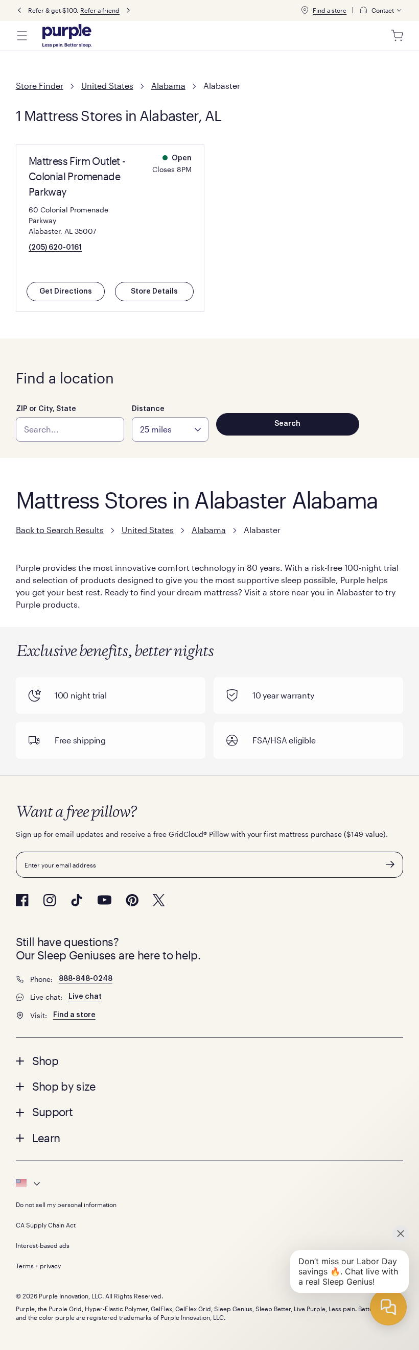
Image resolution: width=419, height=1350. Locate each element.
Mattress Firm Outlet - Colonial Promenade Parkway (77, 176)
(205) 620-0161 (55, 247)
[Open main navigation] (22, 36)
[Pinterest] (132, 900)
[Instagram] (49, 900)
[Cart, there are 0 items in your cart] (397, 36)
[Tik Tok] (77, 900)
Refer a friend (100, 10)
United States (107, 85)
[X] (159, 900)
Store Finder (39, 85)
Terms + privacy (38, 1265)
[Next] (128, 10)
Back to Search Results (60, 530)
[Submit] (390, 864)
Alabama (168, 85)
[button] (210, 1060)
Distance (148, 409)
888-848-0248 (85, 978)
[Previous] (19, 10)
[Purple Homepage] (66, 35)
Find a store (329, 10)
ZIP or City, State (46, 409)
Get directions (65, 291)
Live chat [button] (85, 996)
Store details (154, 291)
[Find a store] (304, 10)
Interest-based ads (42, 1245)
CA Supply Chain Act (46, 1224)
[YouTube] (104, 900)
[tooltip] (381, 10)
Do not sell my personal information (66, 1204)
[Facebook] (22, 900)
